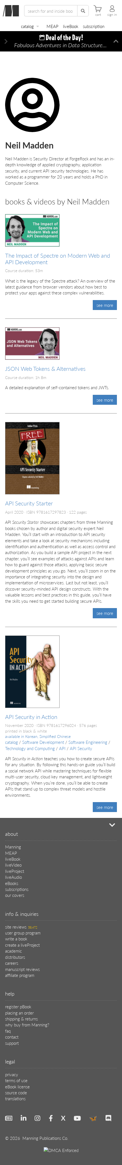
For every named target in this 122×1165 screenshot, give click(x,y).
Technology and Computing (30, 748)
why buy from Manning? (27, 1025)
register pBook (18, 1006)
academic (13, 951)
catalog (27, 26)
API (62, 748)
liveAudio (13, 877)
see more (104, 305)
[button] (6, 41)
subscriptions (16, 889)
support (12, 1043)
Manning (13, 847)
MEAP (52, 26)
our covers (14, 895)
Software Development (43, 742)
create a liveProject (22, 945)
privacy (11, 1074)
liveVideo (13, 865)
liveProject (14, 871)
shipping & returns (21, 1019)
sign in (112, 14)
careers (11, 963)
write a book (16, 939)
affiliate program (19, 975)
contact (11, 1037)
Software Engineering (87, 742)
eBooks (11, 883)
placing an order (19, 1013)
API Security (81, 748)
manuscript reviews (22, 969)
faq (8, 1031)
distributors (15, 957)
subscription (93, 26)
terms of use (16, 1080)
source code (16, 1092)
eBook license (17, 1086)
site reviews (21, 927)
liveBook (70, 26)
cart (98, 14)
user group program (23, 933)
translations (15, 1098)
